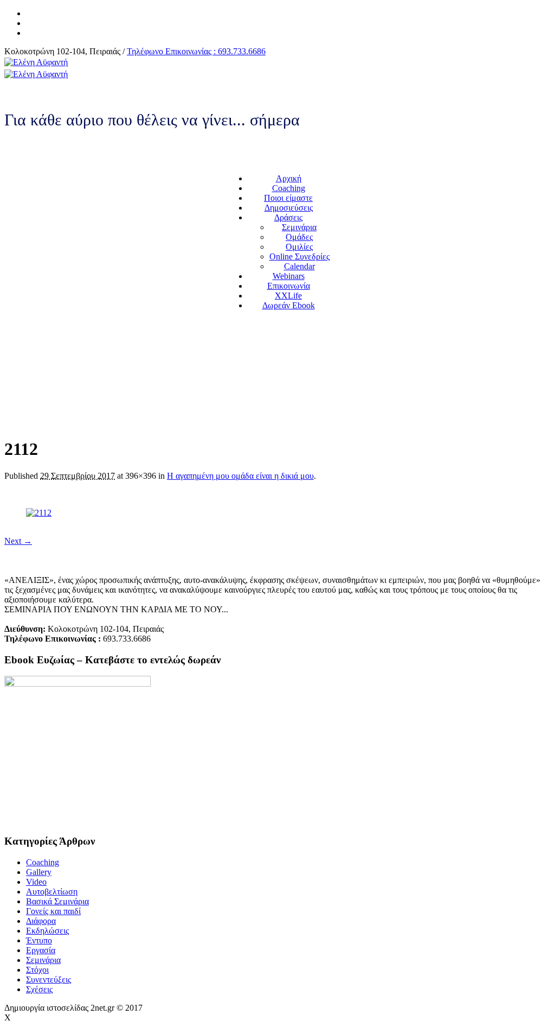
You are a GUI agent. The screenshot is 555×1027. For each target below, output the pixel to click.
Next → (18, 541)
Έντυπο (39, 940)
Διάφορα (41, 920)
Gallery (38, 872)
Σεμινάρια (43, 960)
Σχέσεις (39, 989)
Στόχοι (37, 969)
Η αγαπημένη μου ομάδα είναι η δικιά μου (240, 475)
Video (36, 881)
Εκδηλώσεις (47, 930)
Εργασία (40, 950)
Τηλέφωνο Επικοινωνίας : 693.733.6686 (196, 51)
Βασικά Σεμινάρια (57, 901)
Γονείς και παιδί (53, 911)
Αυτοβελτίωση (52, 891)
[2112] (38, 512)
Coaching (42, 862)
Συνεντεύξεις (48, 979)
